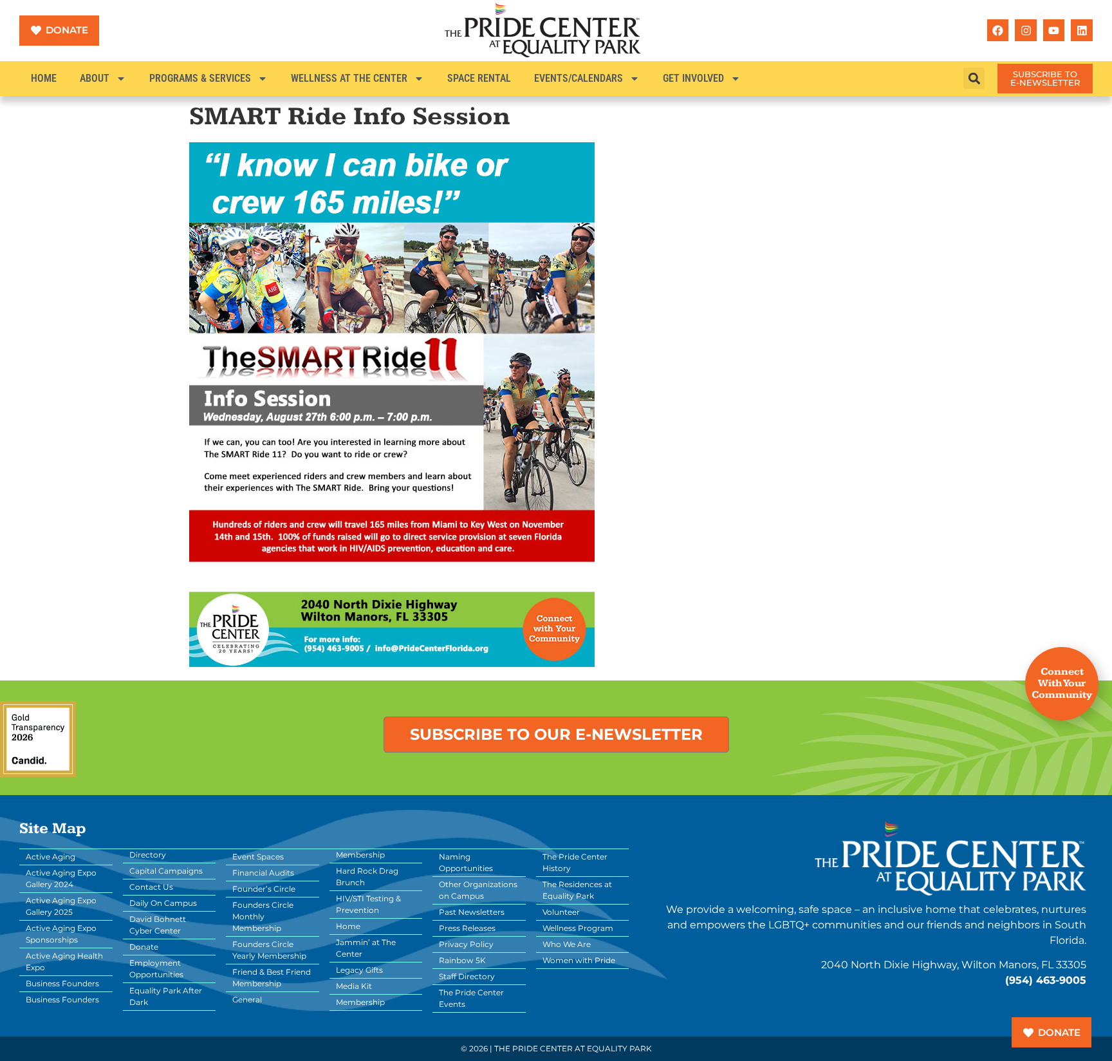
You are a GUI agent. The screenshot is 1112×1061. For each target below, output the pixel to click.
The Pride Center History (574, 862)
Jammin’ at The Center (366, 948)
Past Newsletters (472, 912)
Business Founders (62, 983)
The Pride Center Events (471, 998)
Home (44, 78)
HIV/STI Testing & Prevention (368, 904)
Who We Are (566, 944)
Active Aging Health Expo (64, 961)
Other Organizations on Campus (478, 890)
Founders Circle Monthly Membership (262, 916)
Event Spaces (258, 856)
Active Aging (50, 856)
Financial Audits (263, 873)
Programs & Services (200, 78)
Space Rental (479, 78)
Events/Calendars (578, 78)
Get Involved (693, 78)
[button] (974, 78)
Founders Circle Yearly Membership (269, 950)
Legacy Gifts (359, 970)
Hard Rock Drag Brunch (367, 876)
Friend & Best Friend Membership (271, 977)
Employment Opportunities (156, 968)
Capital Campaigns (166, 871)
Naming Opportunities (466, 862)
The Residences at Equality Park (577, 890)
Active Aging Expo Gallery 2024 (61, 878)
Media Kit (354, 986)
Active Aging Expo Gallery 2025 (61, 906)
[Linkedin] (1082, 30)
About (94, 78)
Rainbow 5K (462, 960)
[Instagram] (1026, 30)
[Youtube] (1054, 30)
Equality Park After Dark (165, 996)
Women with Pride (578, 960)
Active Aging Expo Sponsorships (61, 933)
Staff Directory (467, 976)
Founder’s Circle (263, 889)
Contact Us (151, 887)
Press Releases (467, 928)
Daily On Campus (163, 903)
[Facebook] (998, 30)
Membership (360, 1002)
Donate (143, 947)
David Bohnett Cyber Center (157, 924)
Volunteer (561, 912)
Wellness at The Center (349, 78)
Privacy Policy (466, 944)
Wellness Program (577, 928)
